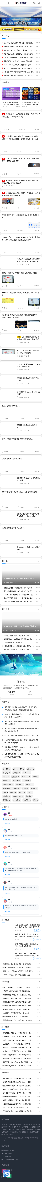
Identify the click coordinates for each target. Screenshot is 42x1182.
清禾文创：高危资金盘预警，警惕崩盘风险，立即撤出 (18, 964)
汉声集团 (29, 785)
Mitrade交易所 (18, 769)
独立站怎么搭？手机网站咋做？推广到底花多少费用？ (18, 1078)
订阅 (4, 1140)
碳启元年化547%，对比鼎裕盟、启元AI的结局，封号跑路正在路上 (18, 1107)
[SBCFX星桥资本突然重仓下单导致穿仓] (8, 382)
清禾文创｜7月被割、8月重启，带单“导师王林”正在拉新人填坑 (28, 339)
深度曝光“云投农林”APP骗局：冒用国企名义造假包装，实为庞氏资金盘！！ (21, 729)
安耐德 (25, 788)
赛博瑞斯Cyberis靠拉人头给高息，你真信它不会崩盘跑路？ (18, 1066)
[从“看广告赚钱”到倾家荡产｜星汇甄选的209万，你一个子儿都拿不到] (11, 93)
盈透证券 (19, 785)
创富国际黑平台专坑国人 (11, 406)
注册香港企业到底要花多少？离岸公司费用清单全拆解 (18, 1104)
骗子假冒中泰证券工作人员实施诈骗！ (28, 393)
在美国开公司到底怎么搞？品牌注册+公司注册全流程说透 (19, 68)
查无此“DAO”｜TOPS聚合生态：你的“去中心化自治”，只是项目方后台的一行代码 (18, 1044)
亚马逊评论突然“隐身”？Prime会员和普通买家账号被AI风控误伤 (19, 61)
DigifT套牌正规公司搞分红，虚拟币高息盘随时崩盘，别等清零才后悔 (21, 741)
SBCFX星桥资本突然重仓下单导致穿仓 (28, 379)
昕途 (35, 800)
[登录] (34, 3)
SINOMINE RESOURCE (11, 788)
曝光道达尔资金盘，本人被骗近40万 (28, 548)
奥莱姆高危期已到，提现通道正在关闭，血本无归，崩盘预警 (19, 76)
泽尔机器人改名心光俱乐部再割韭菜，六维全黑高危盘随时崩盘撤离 (22, 722)
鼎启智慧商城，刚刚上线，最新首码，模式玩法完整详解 (19, 598)
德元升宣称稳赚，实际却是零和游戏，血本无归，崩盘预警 (19, 47)
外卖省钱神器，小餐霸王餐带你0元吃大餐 (18, 588)
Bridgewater (18, 796)
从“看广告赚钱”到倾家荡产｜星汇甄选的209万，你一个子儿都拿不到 (10, 104)
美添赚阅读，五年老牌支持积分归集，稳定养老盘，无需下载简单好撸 (19, 639)
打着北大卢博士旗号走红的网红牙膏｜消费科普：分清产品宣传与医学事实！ (19, 57)
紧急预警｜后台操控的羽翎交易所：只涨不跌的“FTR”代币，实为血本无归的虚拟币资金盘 (20, 708)
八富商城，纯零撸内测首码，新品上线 (16, 1013)
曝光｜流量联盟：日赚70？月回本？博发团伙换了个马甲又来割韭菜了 (18, 1040)
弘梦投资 (6, 769)
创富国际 (27, 781)
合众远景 (27, 800)
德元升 (29, 796)
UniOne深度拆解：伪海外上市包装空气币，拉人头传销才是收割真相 (19, 50)
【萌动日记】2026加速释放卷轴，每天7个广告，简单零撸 (19, 646)
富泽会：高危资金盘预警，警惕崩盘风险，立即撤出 (20, 273)
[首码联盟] (21, 5)
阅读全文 (36, 930)
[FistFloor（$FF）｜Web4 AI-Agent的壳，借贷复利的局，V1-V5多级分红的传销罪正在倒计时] (7, 960)
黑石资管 (6, 773)
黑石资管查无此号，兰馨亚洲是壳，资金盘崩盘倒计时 (26, 945)
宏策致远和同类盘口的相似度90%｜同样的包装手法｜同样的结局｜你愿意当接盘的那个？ (18, 1082)
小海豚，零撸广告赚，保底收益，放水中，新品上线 (19, 636)
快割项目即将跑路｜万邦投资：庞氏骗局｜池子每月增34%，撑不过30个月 (18, 1086)
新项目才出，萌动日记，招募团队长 (15, 1017)
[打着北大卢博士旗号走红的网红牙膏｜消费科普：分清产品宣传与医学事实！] (8, 263)
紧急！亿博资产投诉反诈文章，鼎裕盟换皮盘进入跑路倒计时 (18, 1100)
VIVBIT (22, 792)
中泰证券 (16, 781)
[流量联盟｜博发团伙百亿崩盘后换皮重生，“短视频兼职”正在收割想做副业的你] (31, 93)
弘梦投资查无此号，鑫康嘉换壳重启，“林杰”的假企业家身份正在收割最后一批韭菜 (27, 927)
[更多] (39, 561)
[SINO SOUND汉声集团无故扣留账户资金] (8, 482)
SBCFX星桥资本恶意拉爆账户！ (27, 426)
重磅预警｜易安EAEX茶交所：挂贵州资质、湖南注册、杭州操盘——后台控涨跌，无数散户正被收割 (18, 1058)
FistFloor (27, 773)
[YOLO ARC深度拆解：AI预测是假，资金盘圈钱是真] (8, 354)
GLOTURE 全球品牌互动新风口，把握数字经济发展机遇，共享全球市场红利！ (19, 43)
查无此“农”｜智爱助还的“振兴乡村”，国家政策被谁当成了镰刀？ (18, 1051)
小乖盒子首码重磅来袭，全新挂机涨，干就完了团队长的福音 (19, 602)
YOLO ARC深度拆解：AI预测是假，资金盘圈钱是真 (28, 351)
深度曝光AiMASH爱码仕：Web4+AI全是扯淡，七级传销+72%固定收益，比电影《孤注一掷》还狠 (21, 137)
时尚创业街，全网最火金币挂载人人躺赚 (17, 1006)
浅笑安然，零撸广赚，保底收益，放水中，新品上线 (19, 649)
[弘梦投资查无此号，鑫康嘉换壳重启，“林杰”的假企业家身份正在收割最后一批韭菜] (7, 932)
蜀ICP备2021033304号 (31, 1138)
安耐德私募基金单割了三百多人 (13, 528)
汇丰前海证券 (8, 785)
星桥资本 (6, 781)
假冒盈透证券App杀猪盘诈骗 (12, 458)
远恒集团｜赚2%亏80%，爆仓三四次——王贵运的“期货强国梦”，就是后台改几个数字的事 (18, 1062)
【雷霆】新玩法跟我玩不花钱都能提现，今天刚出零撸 (18, 991)
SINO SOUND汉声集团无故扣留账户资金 (17, 65)
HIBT (35, 777)
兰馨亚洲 (16, 773)
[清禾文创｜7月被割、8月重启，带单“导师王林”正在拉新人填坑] (8, 341)
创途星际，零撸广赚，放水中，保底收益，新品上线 (18, 998)
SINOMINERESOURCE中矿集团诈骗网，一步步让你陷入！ (28, 515)
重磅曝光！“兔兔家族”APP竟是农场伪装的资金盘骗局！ (18, 1047)
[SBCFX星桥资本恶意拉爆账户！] (8, 429)
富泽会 (6, 777)
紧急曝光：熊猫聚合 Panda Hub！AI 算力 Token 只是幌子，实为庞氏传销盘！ (21, 748)
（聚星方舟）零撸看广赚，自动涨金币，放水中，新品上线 (19, 595)
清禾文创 (15, 777)
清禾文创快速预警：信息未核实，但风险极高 (18, 967)
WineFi (13, 792)
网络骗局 (5, 89)
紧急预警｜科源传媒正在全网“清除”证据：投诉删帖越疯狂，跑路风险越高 (20, 181)
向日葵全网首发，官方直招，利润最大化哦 (18, 54)
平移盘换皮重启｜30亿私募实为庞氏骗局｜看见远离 (18, 1111)
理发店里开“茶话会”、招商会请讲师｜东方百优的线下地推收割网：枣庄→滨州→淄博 (18, 1033)
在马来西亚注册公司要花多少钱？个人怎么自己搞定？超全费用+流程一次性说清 (18, 1093)
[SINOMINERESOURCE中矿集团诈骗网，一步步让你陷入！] (8, 518)
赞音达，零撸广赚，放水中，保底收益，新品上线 (21, 735)
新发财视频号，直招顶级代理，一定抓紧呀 (17, 1020)
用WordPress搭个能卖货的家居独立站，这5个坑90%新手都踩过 (18, 1089)
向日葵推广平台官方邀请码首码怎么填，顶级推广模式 (19, 72)
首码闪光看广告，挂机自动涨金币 (15, 642)
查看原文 (7, 823)
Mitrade (30, 769)
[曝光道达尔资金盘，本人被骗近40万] (8, 551)
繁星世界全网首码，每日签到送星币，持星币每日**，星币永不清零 (19, 591)
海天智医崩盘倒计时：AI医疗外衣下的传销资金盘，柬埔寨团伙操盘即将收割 (22, 755)
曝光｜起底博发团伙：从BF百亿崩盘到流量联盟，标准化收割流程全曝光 (18, 1055)
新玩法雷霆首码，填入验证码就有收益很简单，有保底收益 (18, 1002)
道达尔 (34, 788)
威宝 (30, 792)
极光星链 (6, 800)
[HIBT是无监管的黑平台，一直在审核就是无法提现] (8, 368)
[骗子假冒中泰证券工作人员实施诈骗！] (8, 395)
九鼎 (5, 792)
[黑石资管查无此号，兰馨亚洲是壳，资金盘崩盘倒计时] (7, 951)
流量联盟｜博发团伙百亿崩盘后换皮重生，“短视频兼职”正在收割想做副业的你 (30, 104)
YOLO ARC (26, 777)
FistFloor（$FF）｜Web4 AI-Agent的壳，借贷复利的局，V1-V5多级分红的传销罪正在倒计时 (27, 955)
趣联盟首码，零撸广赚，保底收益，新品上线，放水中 (18, 995)
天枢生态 (6, 796)
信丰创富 (16, 800)
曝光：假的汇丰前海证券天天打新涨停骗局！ (18, 439)
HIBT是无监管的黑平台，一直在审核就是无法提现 (28, 365)
